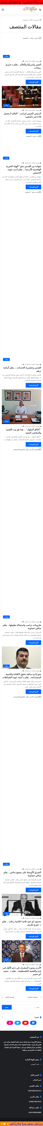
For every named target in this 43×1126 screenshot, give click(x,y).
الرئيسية (37, 20)
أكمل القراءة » (33, 82)
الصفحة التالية (10, 997)
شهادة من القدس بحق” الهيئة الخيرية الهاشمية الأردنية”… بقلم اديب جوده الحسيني (23, 169)
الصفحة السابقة (32, 997)
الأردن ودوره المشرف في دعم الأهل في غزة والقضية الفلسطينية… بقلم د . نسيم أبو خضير (22, 971)
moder (37, 61)
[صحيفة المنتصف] (30, 9)
